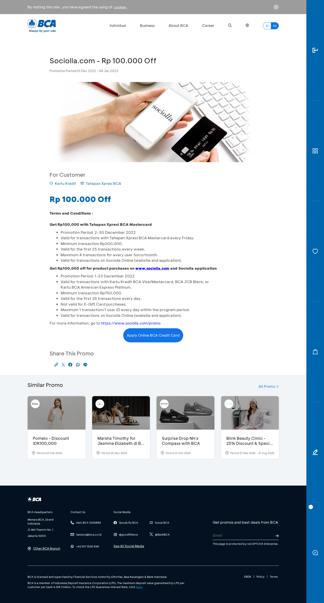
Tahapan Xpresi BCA (103, 183)
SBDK (247, 576)
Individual (118, 25)
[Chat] (315, 553)
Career (208, 25)
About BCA (178, 25)
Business (147, 25)
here (139, 587)
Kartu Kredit (65, 183)
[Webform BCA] (315, 452)
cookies (120, 7)
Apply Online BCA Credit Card (153, 335)
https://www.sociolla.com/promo (130, 323)
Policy (260, 576)
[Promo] (315, 351)
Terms (274, 576)
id (267, 26)
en (275, 26)
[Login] (315, 50)
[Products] (315, 150)
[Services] (315, 251)
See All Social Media (129, 546)
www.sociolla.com (152, 268)
